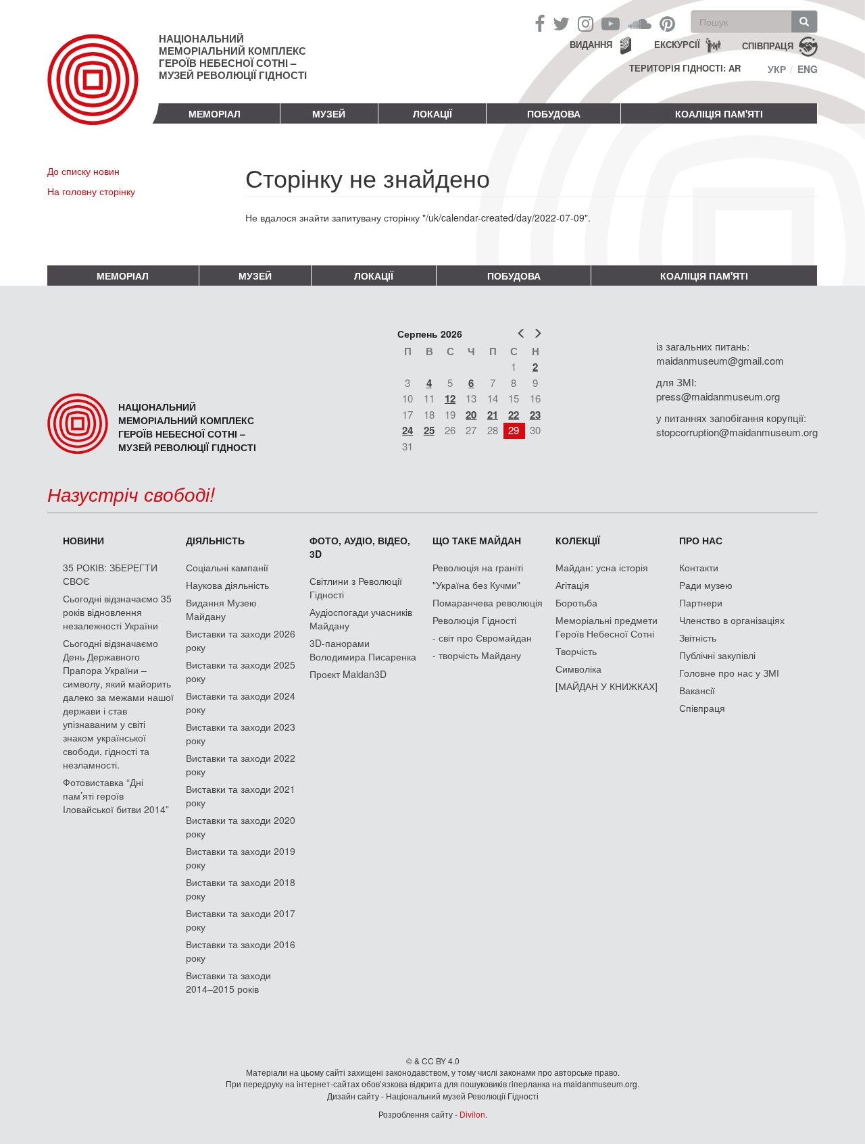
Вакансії (697, 690)
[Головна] (103, 90)
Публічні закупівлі (717, 655)
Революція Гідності (474, 620)
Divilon (472, 1114)
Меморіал (215, 113)
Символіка (578, 668)
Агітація (572, 585)
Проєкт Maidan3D (348, 674)
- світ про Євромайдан (482, 637)
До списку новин (83, 171)
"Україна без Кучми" (476, 585)
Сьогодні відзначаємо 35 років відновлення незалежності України (117, 612)
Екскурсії (677, 44)
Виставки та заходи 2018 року (240, 888)
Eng (807, 69)
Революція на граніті (477, 567)
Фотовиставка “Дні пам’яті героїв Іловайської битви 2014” (116, 795)
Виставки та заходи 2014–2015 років (228, 981)
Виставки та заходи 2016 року (240, 950)
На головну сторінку (91, 191)
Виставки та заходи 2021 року (240, 795)
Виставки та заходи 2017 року (240, 919)
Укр (777, 69)
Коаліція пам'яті (719, 113)
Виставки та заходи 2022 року (240, 764)
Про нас (700, 540)
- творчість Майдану (476, 655)
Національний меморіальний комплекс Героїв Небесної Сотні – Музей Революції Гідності (233, 56)
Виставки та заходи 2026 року (240, 640)
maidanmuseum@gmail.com (720, 360)
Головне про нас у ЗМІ (729, 672)
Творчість (576, 651)
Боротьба (576, 602)
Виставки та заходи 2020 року (240, 826)
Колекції (577, 540)
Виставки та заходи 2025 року (240, 671)
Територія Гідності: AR (685, 68)
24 (407, 430)
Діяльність (215, 540)
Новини (83, 540)
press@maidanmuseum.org (718, 396)
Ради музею (706, 585)
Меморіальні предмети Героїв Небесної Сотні (606, 626)
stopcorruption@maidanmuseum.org (737, 432)
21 (492, 414)
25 (429, 430)
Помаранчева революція (487, 602)
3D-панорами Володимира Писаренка (363, 649)
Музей (328, 113)
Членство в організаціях (732, 620)
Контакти (698, 567)
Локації (432, 113)
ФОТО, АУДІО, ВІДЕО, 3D (360, 547)
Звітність (697, 637)
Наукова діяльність (227, 585)
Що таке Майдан (476, 540)
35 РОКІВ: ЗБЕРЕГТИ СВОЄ (110, 574)
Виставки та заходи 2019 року (240, 857)
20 (471, 414)
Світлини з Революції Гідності (356, 587)
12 (450, 398)
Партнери (700, 602)
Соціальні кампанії (227, 567)
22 (513, 414)
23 (535, 414)
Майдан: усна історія (601, 567)
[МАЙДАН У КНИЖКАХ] (606, 686)
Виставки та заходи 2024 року (240, 702)
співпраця (767, 44)
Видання (591, 44)
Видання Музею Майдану (221, 609)
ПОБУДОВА (553, 113)
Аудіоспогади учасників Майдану (361, 618)
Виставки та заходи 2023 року (240, 733)
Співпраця (702, 707)
